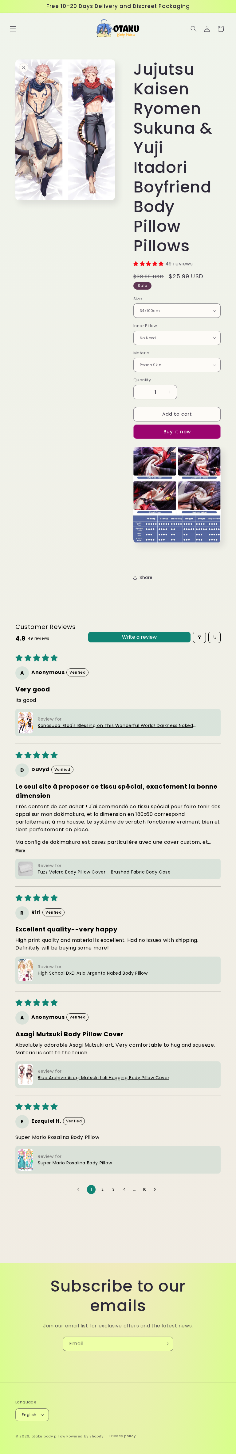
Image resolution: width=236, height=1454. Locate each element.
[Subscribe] (166, 1344)
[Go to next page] (156, 1189)
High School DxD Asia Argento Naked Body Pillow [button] (93, 973)
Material (142, 353)
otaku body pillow (48, 1436)
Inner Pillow (145, 326)
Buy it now (177, 431)
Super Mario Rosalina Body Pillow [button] (75, 1163)
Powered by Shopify (85, 1436)
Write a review (139, 637)
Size (137, 299)
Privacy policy (122, 1435)
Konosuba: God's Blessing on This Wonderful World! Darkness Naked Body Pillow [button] (115, 725)
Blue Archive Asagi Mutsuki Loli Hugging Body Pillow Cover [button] (103, 1078)
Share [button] (146, 577)
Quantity (142, 380)
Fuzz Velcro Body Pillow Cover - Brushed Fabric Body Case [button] (104, 872)
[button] (13, 29)
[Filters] (199, 637)
